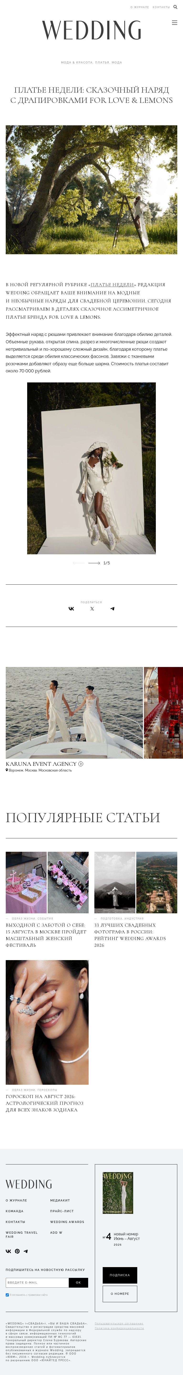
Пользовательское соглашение (119, 1323)
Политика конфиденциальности (119, 1328)
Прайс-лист (62, 1211)
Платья (102, 62)
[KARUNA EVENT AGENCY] (82, 766)
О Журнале (16, 1200)
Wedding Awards (67, 1222)
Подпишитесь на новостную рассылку (45, 1270)
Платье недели (112, 285)
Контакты (161, 7)
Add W (56, 1232)
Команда (15, 1211)
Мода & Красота (77, 62)
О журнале (140, 7)
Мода (117, 62)
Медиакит (60, 1200)
